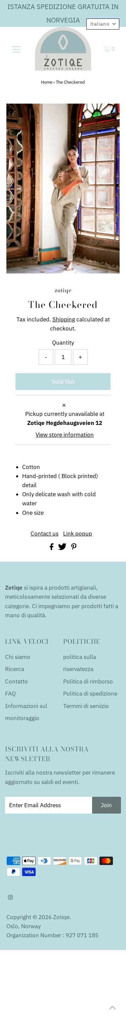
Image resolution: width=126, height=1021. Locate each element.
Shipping (63, 319)
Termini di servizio (86, 706)
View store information (65, 434)
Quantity (63, 342)
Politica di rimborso (88, 681)
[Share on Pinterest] (74, 548)
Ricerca (14, 669)
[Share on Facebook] (52, 548)
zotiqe (61, 917)
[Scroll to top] (112, 1007)
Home (46, 82)
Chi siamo (17, 657)
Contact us (44, 534)
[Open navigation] (16, 49)
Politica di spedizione (90, 693)
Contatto (16, 681)
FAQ (10, 693)
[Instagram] (10, 898)
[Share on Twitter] (63, 548)
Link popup (77, 534)
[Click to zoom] (108, 114)
